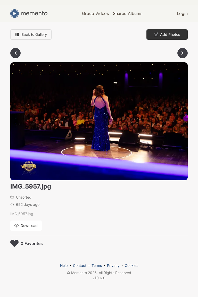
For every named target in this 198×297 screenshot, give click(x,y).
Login (182, 13)
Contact (79, 265)
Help (64, 265)
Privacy (113, 265)
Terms (97, 265)
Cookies (131, 265)
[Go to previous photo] (15, 53)
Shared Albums (127, 13)
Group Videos (95, 13)
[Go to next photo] (182, 53)
